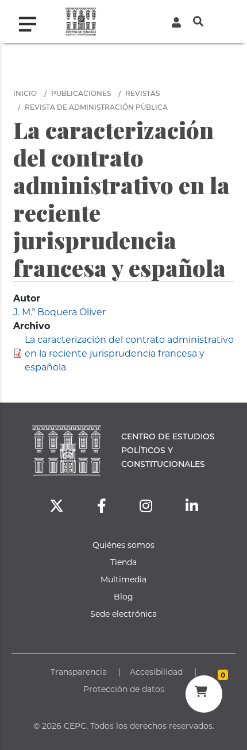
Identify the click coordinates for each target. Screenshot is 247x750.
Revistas (142, 93)
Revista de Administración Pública (96, 106)
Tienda (123, 561)
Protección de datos (123, 688)
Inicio (25, 93)
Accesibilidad (156, 671)
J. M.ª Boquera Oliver (59, 312)
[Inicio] (80, 21)
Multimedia (123, 579)
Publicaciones (81, 93)
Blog (123, 596)
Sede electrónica (123, 613)
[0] (203, 693)
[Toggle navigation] (32, 21)
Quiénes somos (123, 544)
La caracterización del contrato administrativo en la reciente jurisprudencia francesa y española (129, 353)
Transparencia (79, 671)
